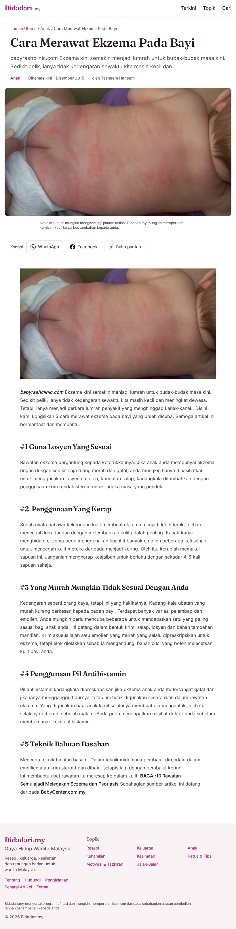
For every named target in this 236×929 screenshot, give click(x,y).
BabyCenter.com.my (63, 792)
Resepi (92, 847)
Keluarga (145, 847)
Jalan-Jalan (148, 864)
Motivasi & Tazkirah (104, 864)
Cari (226, 8)
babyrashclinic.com (41, 392)
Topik (209, 8)
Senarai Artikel (18, 886)
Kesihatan (146, 856)
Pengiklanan (56, 879)
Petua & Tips (200, 856)
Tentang (12, 879)
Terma (42, 886)
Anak (45, 28)
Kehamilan (95, 856)
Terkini (188, 8)
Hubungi (33, 879)
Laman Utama (23, 28)
